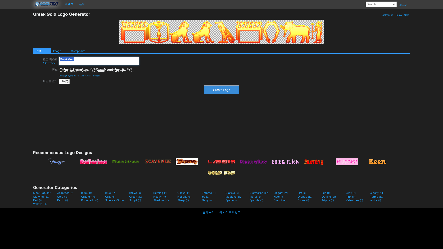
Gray (110, 196)
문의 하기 (209, 212)
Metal (255, 196)
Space (231, 200)
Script (135, 200)
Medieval (233, 196)
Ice (205, 196)
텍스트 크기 (50, 81)
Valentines (354, 200)
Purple (376, 196)
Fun (326, 193)
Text (38, 51)
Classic (232, 193)
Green (135, 196)
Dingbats (97, 76)
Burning (160, 193)
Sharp (183, 200)
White (375, 200)
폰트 (55, 69)
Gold (407, 14)
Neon (279, 196)
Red (38, 200)
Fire (302, 193)
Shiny (207, 200)
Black (87, 193)
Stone (303, 200)
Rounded (89, 200)
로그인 (403, 4)
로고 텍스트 (50, 61)
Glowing (41, 196)
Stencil (280, 200)
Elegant (281, 193)
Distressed (387, 14)
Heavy (399, 14)
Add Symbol (49, 63)
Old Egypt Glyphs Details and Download (75, 76)
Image (57, 51)
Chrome (208, 193)
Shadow (161, 200)
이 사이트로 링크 (229, 212)
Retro (62, 200)
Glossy (377, 193)
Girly (351, 193)
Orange (305, 196)
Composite (78, 51)
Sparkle (256, 200)
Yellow (40, 204)
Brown (135, 193)
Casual (183, 193)
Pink (351, 196)
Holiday (184, 196)
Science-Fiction (116, 200)
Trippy (328, 200)
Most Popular (42, 193)
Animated (65, 193)
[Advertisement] (16, 63)
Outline (329, 196)
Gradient (88, 196)
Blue (110, 193)
